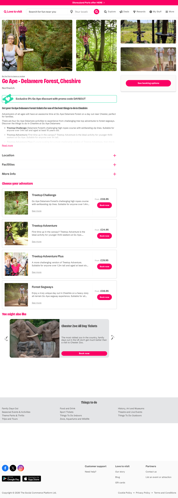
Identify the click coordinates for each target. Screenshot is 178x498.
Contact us (151, 472)
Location (8, 155)
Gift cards (120, 482)
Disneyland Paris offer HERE (87, 2)
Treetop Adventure (44, 225)
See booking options (148, 83)
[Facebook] (5, 468)
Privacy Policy (143, 493)
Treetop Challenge (44, 195)
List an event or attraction (158, 477)
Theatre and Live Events (130, 412)
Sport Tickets (66, 412)
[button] (13, 76)
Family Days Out (10, 408)
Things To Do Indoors (71, 415)
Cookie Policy (125, 493)
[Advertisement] (89, 378)
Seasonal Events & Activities (16, 412)
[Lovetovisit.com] (13, 11)
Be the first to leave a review (13, 76)
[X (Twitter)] (13, 468)
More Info (9, 174)
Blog (117, 477)
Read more (7, 145)
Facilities (8, 164)
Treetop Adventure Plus (47, 256)
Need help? (90, 472)
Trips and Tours (10, 419)
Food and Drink (67, 408)
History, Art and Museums (131, 408)
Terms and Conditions (165, 493)
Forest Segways (42, 287)
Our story (120, 472)
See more (36, 211)
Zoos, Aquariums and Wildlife (74, 419)
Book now (104, 205)
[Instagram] (20, 468)
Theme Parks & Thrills (13, 415)
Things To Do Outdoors (130, 415)
